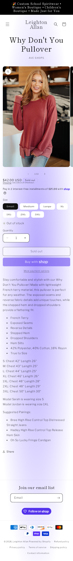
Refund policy (61, 541)
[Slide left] (28, 174)
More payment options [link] (36, 270)
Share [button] (10, 451)
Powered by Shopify (40, 541)
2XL (25, 215)
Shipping (7, 182)
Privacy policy (17, 547)
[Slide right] (45, 174)
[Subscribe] (58, 497)
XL (64, 207)
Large (49, 207)
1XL (11, 215)
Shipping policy (58, 547)
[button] (7, 24)
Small (12, 207)
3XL (39, 215)
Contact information (38, 553)
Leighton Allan (20, 541)
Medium (30, 207)
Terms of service (37, 547)
